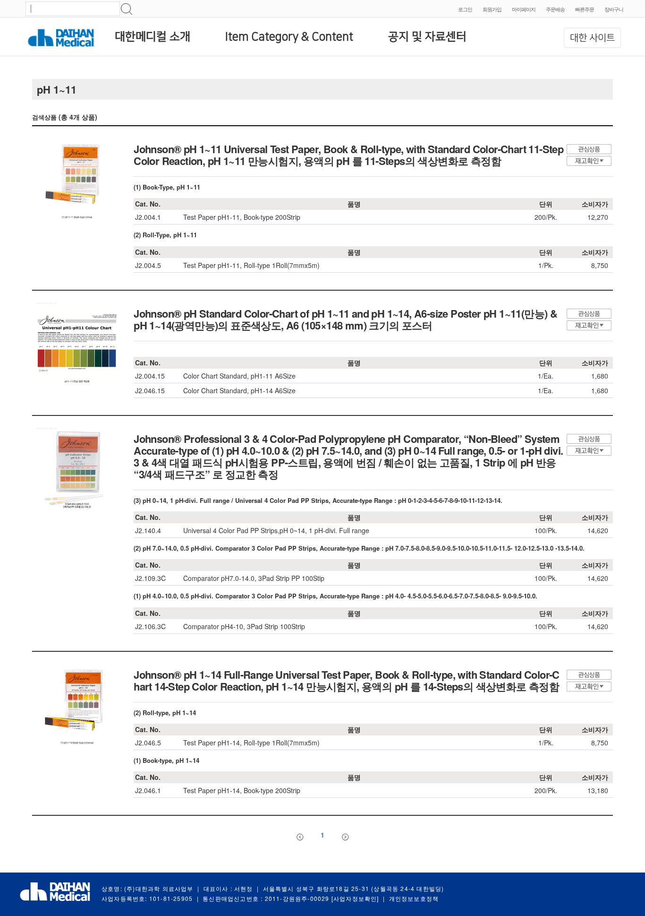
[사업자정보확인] (355, 898)
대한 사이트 (592, 38)
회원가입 (492, 9)
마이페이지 (523, 9)
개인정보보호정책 (414, 898)
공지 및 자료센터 (427, 37)
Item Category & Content (289, 37)
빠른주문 (584, 9)
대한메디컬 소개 (152, 37)
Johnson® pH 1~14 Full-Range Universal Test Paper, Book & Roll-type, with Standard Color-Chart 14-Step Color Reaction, (347, 680)
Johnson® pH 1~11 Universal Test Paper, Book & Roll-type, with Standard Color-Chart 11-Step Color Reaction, (348, 154)
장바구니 (613, 9)
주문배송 (555, 9)
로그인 (465, 9)
